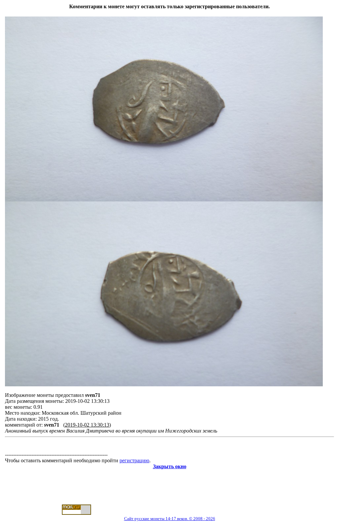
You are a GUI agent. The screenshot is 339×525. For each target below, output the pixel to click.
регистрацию (134, 460)
